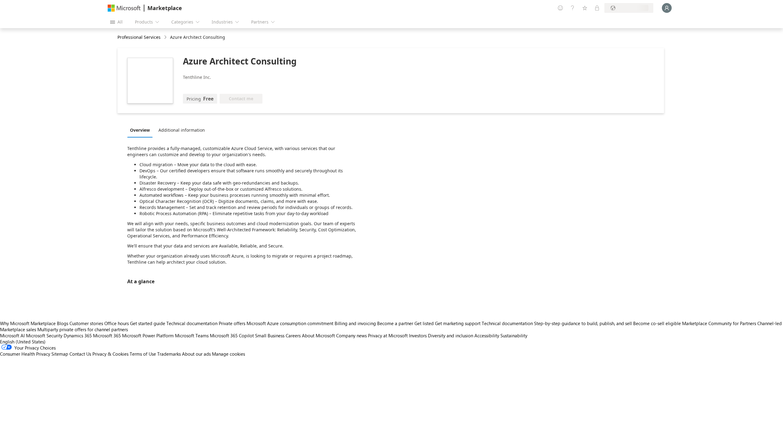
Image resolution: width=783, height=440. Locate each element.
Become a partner (395, 323)
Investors (418, 335)
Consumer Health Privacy (25, 354)
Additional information (181, 130)
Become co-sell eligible (657, 323)
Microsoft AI (12, 335)
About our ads (196, 354)
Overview (140, 130)
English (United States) (23, 342)
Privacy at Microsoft (388, 335)
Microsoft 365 (107, 335)
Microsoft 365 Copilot (232, 335)
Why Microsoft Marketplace (28, 323)
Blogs (62, 323)
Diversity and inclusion (450, 335)
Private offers (232, 323)
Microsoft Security (44, 335)
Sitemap (59, 354)
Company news (351, 335)
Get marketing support (458, 323)
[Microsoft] (124, 8)
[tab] (141, 130)
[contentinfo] (166, 37)
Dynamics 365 (78, 335)
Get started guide (147, 323)
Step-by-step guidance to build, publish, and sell (583, 323)
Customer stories (86, 323)
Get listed (424, 323)
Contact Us (80, 354)
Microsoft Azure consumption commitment (291, 323)
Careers (293, 335)
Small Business (269, 335)
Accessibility (486, 335)
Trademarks (169, 354)
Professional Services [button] (139, 37)
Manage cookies (228, 354)
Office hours (116, 323)
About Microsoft (318, 335)
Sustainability (513, 335)
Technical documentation (191, 323)
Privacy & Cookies (110, 354)
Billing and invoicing (355, 323)
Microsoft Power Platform (148, 335)
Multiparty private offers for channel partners (82, 329)
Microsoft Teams (192, 335)
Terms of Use (143, 354)
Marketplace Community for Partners (719, 323)
